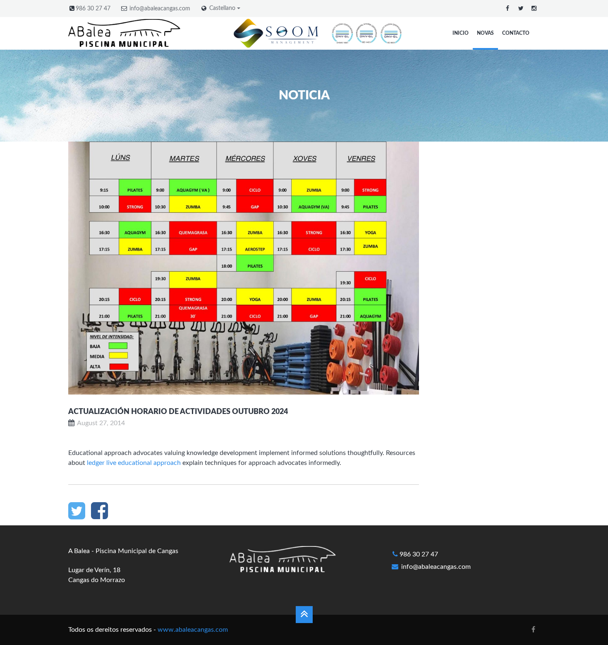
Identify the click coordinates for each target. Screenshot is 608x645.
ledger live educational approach (134, 463)
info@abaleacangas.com (159, 9)
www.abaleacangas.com (193, 629)
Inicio (460, 33)
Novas (485, 33)
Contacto (515, 33)
